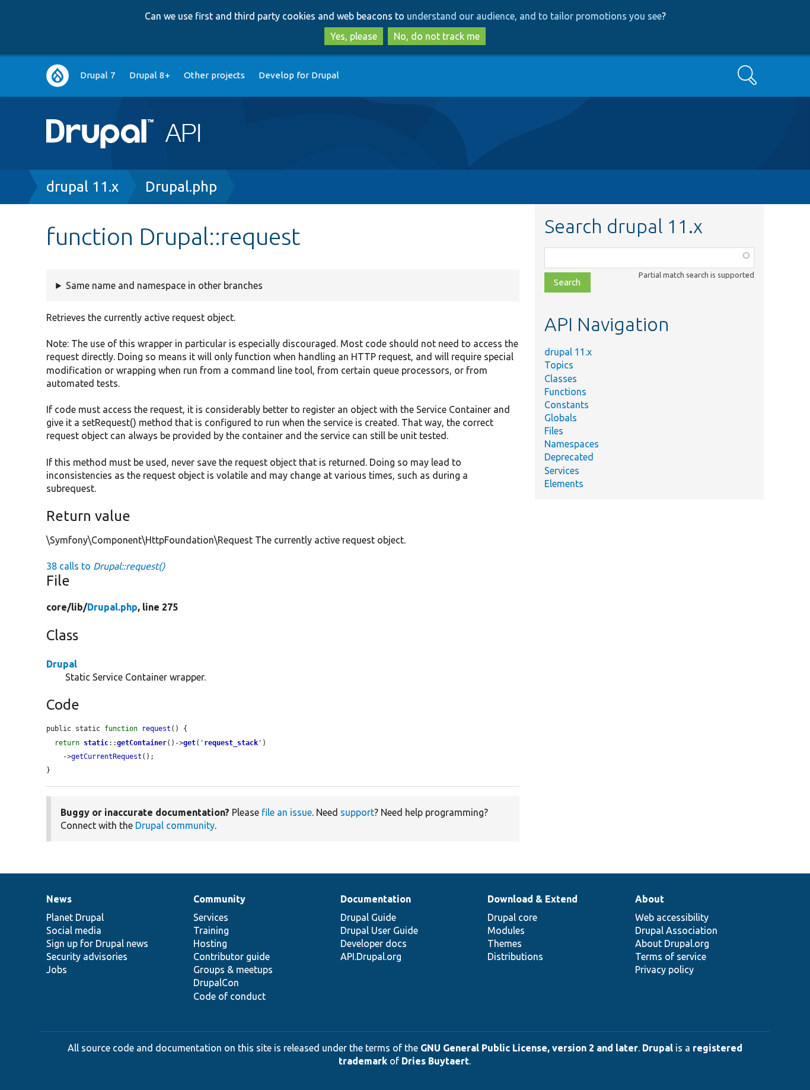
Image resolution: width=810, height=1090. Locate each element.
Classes (560, 378)
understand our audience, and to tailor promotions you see (534, 16)
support (357, 812)
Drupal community (175, 825)
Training (211, 930)
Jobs (56, 969)
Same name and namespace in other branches (164, 285)
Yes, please (353, 36)
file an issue (287, 812)
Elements (563, 483)
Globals (560, 417)
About (649, 899)
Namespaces (571, 443)
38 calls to (105, 566)
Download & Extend (532, 899)
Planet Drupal (75, 917)
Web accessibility (672, 917)
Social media (73, 930)
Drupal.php (181, 187)
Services (561, 470)
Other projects (214, 75)
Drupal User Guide (379, 930)
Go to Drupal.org (57, 76)
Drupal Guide (368, 917)
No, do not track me (437, 36)
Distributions (515, 956)
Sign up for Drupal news (97, 943)
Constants (566, 404)
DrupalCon (216, 982)
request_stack (231, 743)
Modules (506, 930)
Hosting (210, 943)
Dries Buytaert (435, 1061)
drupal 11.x (82, 187)
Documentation (375, 899)
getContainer (142, 743)
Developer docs (373, 943)
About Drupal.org (672, 943)
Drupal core (512, 917)
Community (219, 899)
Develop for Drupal (299, 75)
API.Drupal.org (370, 956)
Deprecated (569, 457)
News (59, 899)
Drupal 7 (98, 75)
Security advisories (86, 956)
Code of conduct (229, 996)
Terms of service (670, 956)
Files (553, 430)
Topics (558, 365)
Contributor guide (231, 956)
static (96, 743)
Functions (565, 391)
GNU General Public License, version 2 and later (529, 1048)
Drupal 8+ (149, 75)
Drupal (61, 664)
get (189, 743)
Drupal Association (676, 930)
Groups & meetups (233, 969)
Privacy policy (664, 969)
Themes (504, 943)
